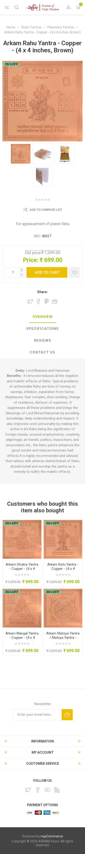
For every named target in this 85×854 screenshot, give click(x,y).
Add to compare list (46, 209)
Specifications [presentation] (42, 328)
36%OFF (11, 64)
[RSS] (57, 790)
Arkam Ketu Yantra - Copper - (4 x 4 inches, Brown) (63, 568)
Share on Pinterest (46, 301)
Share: (42, 292)
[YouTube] (47, 790)
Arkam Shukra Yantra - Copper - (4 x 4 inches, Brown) (22, 568)
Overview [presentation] (43, 317)
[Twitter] (28, 790)
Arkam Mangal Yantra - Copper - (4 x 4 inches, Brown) (21, 637)
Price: (30, 260)
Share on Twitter (30, 301)
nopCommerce (52, 836)
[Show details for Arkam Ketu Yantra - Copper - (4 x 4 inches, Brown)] (62, 539)
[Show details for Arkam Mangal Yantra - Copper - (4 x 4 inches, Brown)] (22, 608)
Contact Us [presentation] (42, 352)
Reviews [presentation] (42, 340)
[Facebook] (38, 790)
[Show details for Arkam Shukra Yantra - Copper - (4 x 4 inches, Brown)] (22, 539)
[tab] (42, 317)
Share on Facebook (38, 301)
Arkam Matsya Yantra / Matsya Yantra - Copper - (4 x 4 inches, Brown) (63, 639)
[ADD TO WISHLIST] (74, 272)
